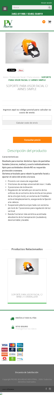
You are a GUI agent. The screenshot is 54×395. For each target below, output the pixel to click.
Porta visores (33, 77)
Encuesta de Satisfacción (26, 372)
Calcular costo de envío (27, 122)
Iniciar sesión (46, 3)
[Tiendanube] (8, 389)
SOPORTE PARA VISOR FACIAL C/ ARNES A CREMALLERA (27, 295)
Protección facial (17, 77)
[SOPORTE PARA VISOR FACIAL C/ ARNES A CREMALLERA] (27, 275)
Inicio (5, 77)
